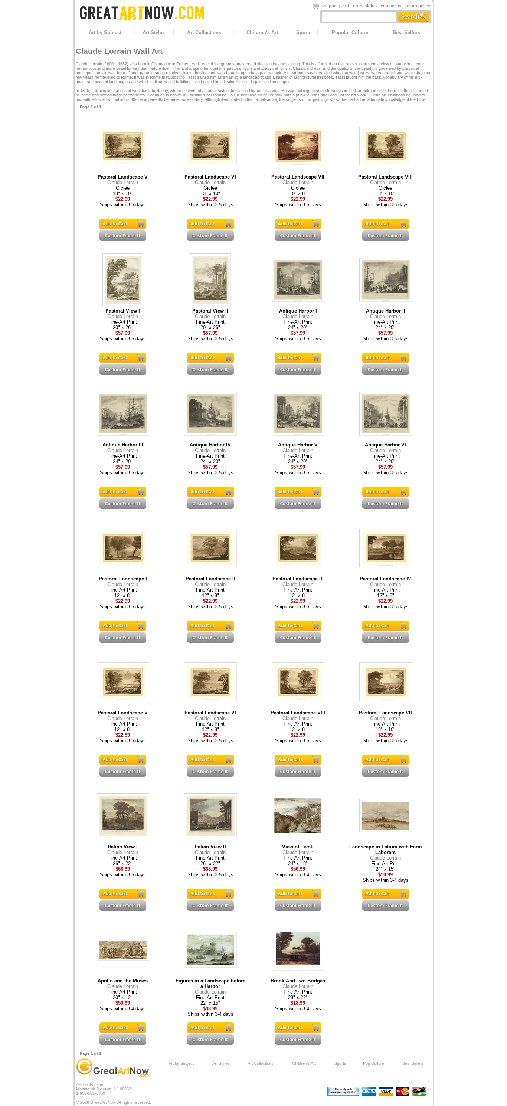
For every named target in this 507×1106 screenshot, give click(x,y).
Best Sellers (406, 32)
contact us (391, 6)
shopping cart (335, 6)
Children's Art (262, 32)
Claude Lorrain (122, 182)
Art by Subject (105, 32)
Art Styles (154, 32)
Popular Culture (350, 32)
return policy (417, 6)
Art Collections (204, 32)
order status (365, 6)
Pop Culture (373, 1063)
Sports (303, 32)
